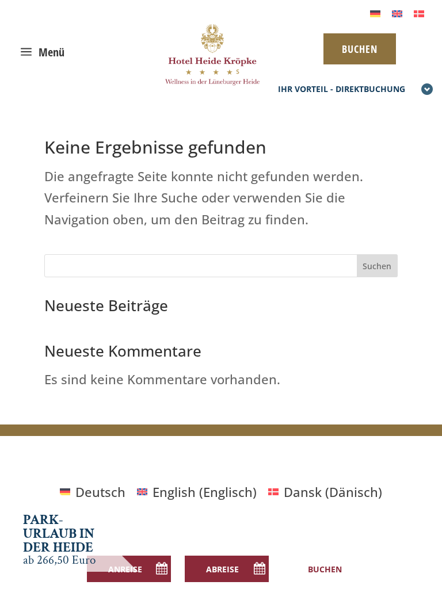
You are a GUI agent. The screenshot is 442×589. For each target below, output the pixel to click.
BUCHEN (360, 49)
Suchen (377, 266)
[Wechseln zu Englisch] (397, 12)
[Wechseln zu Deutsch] (375, 12)
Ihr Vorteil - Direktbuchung (341, 88)
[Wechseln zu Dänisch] (419, 12)
